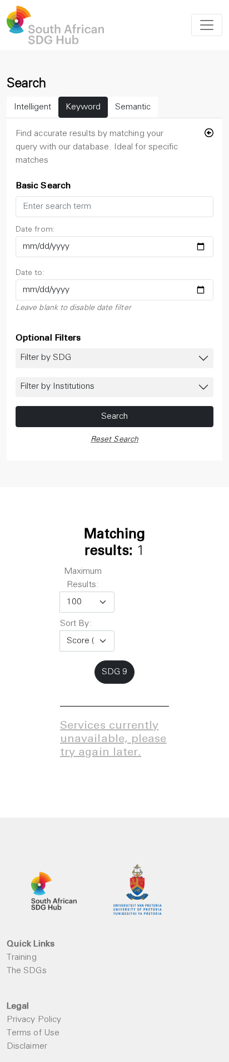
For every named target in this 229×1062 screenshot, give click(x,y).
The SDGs (27, 970)
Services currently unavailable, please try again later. (113, 740)
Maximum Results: (83, 578)
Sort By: (76, 623)
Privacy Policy (34, 1019)
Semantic (133, 107)
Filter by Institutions (57, 386)
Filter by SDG (45, 357)
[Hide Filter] (209, 134)
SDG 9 (114, 672)
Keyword (83, 107)
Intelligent (32, 107)
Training (22, 957)
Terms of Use (33, 1033)
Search (114, 416)
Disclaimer (27, 1046)
